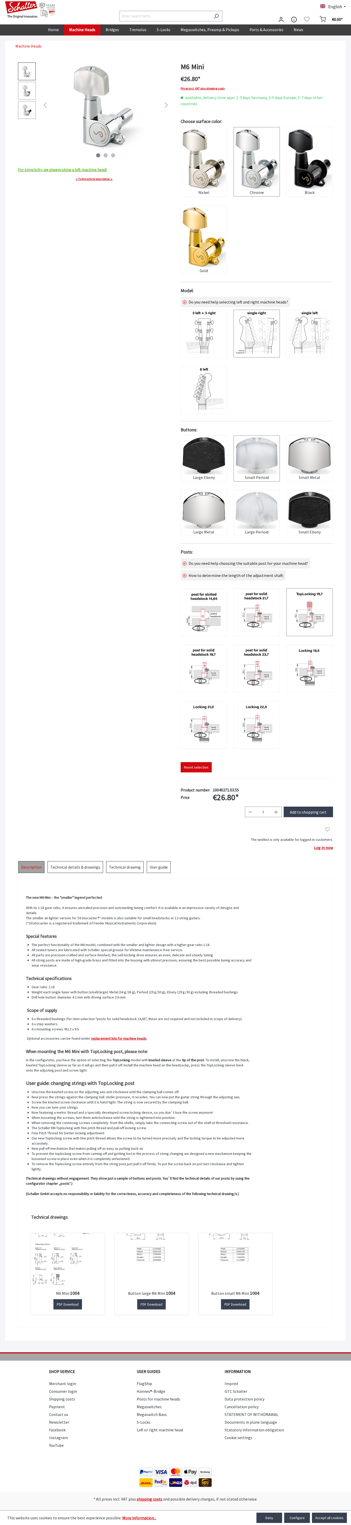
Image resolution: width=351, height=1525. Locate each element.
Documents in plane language (251, 1422)
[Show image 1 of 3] (98, 155)
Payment (57, 1406)
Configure (297, 1517)
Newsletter (59, 1422)
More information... (139, 1517)
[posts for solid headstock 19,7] (204, 668)
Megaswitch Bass (152, 1414)
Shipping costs (62, 1399)
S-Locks (143, 1422)
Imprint (231, 1383)
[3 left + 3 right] (204, 334)
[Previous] (45, 104)
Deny (269, 1517)
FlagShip (144, 1383)
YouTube (56, 1445)
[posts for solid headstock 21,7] (257, 612)
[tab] (31, 867)
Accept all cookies (329, 1517)
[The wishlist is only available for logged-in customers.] (306, 19)
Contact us (58, 1414)
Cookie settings (238, 1437)
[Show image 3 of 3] (113, 155)
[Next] (166, 104)
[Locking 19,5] (309, 668)
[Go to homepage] (31, 9)
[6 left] (204, 390)
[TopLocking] (309, 612)
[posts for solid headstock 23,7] (257, 668)
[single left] (309, 334)
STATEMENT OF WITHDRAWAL (251, 1414)
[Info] (294, 19)
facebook (57, 1429)
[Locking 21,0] (204, 725)
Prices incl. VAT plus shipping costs (203, 88)
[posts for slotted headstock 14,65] (204, 612)
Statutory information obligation (254, 1429)
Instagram (58, 1437)
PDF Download (68, 1304)
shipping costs (149, 1499)
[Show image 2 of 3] (106, 155)
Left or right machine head (160, 1429)
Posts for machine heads (158, 1399)
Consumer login (63, 1391)
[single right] (257, 334)
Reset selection (196, 767)
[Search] (216, 16)
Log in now (323, 847)
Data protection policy (244, 1399)
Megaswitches (149, 1406)
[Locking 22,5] (257, 725)
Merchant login (62, 1383)
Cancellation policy (241, 1406)
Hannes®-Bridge (151, 1391)
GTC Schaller (236, 1391)
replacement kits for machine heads (118, 1038)
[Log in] (281, 19)
